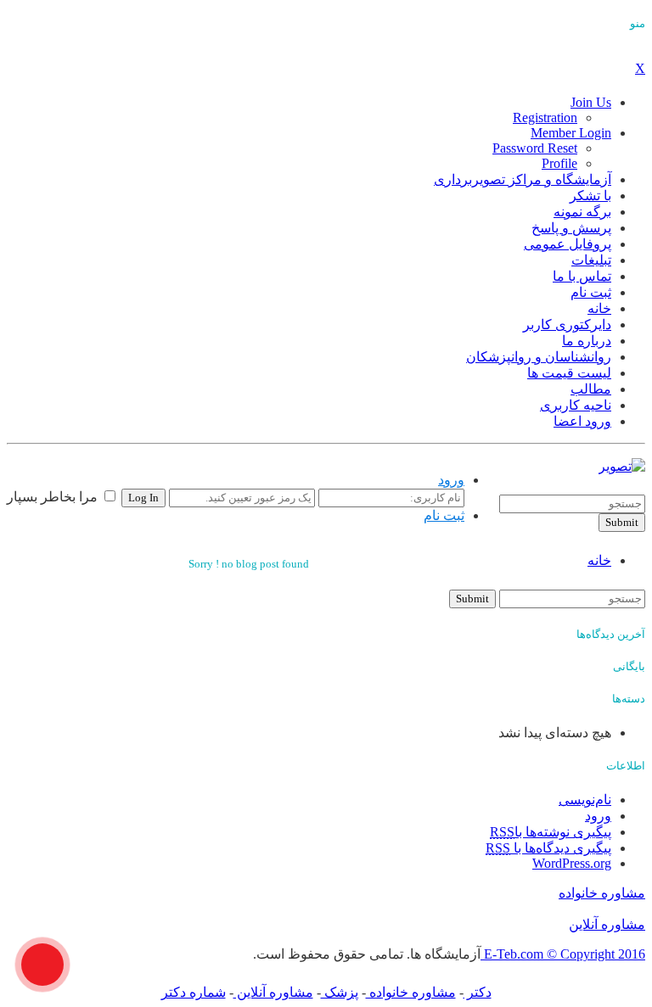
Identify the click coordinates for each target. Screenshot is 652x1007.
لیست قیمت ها (569, 373)
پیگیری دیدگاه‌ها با (548, 848)
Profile (559, 163)
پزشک (339, 992)
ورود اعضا (582, 421)
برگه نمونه (582, 211)
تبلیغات (591, 260)
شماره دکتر (193, 992)
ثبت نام (590, 292)
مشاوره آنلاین (607, 924)
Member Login (571, 133)
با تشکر (590, 195)
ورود (451, 480)
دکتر (478, 992)
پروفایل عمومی (567, 244)
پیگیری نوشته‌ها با (550, 832)
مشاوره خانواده (602, 893)
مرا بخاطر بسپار (54, 497)
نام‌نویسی (585, 799)
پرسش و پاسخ (571, 228)
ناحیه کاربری (575, 405)
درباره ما (586, 340)
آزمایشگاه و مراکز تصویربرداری (522, 179)
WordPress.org (571, 863)
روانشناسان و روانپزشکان (538, 357)
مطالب (590, 389)
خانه (599, 308)
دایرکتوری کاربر (567, 324)
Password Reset (534, 148)
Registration (545, 117)
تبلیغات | (579, 487)
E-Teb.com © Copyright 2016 (563, 954)
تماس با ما (582, 276)
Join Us (590, 102)
